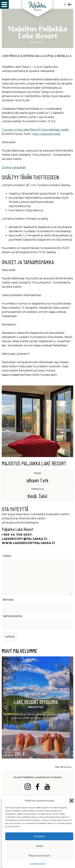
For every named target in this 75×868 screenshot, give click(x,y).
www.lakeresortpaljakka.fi (28, 543)
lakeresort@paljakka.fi (24, 538)
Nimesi (8, 600)
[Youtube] (47, 787)
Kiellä (39, 846)
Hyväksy (39, 836)
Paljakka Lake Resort (17, 529)
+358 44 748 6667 (17, 534)
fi (65, 4)
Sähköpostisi (12, 616)
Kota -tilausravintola (46, 133)
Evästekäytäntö (38, 863)
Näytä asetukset (39, 855)
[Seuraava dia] (70, 707)
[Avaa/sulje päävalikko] (4, 4)
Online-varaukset (14, 167)
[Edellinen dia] (5, 707)
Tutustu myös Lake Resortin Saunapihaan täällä (35, 129)
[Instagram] (28, 787)
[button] (71, 800)
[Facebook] (37, 787)
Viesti (7, 556)
